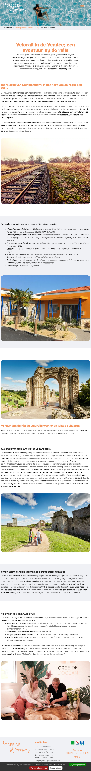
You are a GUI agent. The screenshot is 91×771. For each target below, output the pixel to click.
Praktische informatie (44, 752)
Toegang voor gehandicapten (47, 761)
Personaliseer (55, 768)
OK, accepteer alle (77, 765)
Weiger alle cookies (39, 768)
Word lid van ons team (44, 758)
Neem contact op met (44, 755)
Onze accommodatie (43, 747)
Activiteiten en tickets (44, 749)
